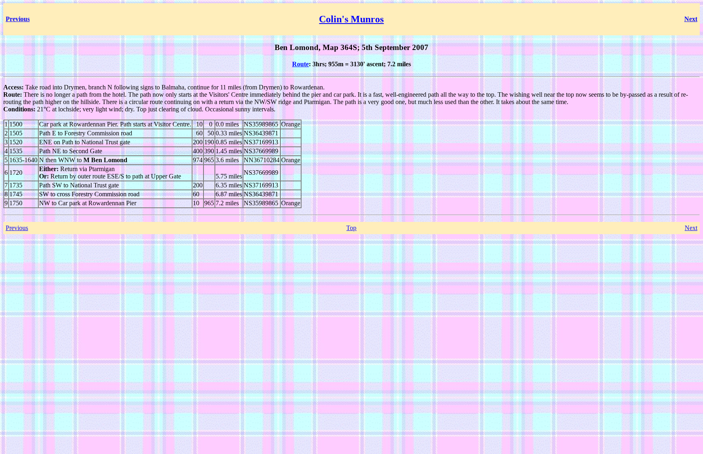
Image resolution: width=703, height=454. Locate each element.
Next (691, 227)
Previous (17, 227)
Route (300, 64)
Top (351, 227)
